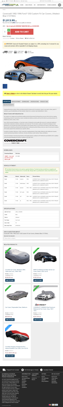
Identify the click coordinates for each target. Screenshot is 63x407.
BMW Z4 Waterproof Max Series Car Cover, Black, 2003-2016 (44, 270)
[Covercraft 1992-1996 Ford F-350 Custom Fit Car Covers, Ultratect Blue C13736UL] (29, 69)
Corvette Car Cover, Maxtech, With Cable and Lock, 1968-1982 (15, 270)
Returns (33, 379)
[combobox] (31, 238)
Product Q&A (44, 101)
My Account (54, 376)
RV (34, 4)
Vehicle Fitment (16, 101)
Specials (43, 379)
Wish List (54, 379)
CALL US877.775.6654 (31, 52)
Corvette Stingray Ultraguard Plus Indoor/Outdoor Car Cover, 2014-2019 (16, 347)
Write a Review (19, 38)
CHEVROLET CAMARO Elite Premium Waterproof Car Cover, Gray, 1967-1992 (44, 309)
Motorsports (41, 4)
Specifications (35, 101)
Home (21, 4)
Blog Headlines (45, 381)
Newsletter (54, 381)
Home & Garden (51, 4)
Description (6, 101)
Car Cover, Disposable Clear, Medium (16, 307)
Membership (54, 382)
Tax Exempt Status (26, 378)
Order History (54, 378)
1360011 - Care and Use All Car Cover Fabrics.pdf (9, 158)
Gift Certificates (45, 378)
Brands (43, 376)
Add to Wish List (30, 38)
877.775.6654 (10, 1)
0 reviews (12, 38)
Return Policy (25, 376)
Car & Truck (28, 4)
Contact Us (17, 1)
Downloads (25, 101)
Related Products (8, 104)
